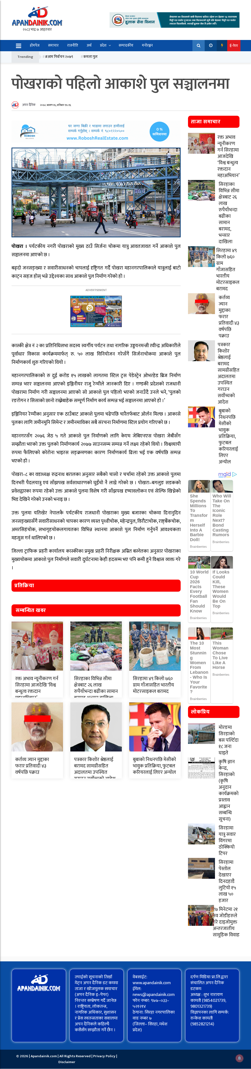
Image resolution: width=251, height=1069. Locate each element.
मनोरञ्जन (147, 45)
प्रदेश (103, 45)
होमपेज (34, 45)
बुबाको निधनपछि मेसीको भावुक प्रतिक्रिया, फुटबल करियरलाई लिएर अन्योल (154, 765)
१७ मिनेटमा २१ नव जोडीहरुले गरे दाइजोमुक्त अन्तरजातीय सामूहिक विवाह (226, 922)
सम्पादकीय (126, 45)
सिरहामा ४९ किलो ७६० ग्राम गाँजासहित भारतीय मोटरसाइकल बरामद (153, 685)
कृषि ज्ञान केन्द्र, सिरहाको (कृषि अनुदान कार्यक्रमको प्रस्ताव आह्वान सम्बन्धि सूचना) (228, 790)
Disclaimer (66, 1062)
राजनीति (72, 45)
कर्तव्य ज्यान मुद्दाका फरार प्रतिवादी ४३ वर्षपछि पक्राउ (32, 765)
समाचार (53, 45)
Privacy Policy (104, 1056)
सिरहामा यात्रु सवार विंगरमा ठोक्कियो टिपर (227, 841)
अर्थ (89, 45)
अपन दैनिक (29, 105)
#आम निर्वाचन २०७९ (59, 57)
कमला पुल (90, 57)
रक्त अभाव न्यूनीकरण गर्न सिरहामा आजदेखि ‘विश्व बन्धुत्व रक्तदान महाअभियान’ (36, 688)
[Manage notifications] (239, 1058)
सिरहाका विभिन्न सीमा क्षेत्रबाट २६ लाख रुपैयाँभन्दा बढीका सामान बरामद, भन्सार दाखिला (96, 688)
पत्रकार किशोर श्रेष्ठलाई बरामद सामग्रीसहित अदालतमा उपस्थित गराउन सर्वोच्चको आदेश (94, 769)
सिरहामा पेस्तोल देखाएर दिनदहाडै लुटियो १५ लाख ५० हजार (227, 881)
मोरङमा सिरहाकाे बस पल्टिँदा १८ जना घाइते (228, 740)
